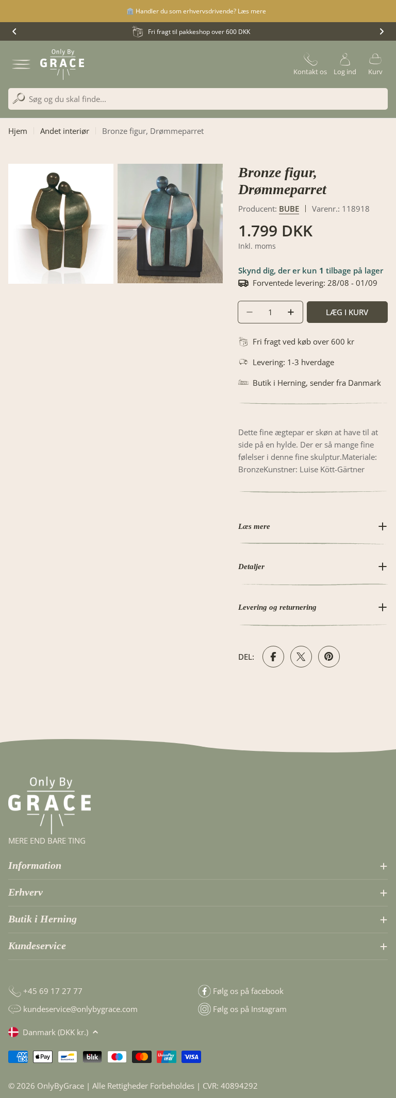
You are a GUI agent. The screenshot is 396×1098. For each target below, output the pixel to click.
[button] (14, 31)
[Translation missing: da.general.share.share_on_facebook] (273, 656)
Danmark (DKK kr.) (55, 1032)
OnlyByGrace (60, 1085)
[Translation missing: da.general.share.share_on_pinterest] (329, 656)
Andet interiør (64, 131)
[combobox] (198, 99)
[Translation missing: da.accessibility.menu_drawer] (21, 64)
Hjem (17, 131)
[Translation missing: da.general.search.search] (18, 98)
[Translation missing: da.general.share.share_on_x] (301, 656)
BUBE (289, 208)
